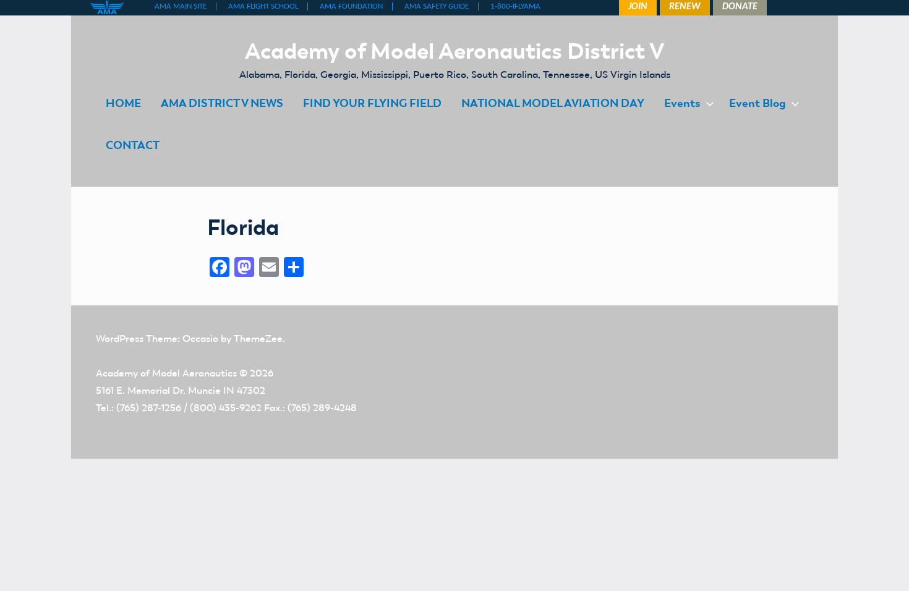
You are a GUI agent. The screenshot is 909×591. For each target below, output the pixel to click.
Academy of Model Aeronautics (166, 373)
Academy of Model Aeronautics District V (455, 50)
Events (682, 103)
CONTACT (133, 145)
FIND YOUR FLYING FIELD (372, 103)
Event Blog (757, 103)
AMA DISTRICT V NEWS (222, 103)
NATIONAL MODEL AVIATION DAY (552, 103)
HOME (123, 103)
